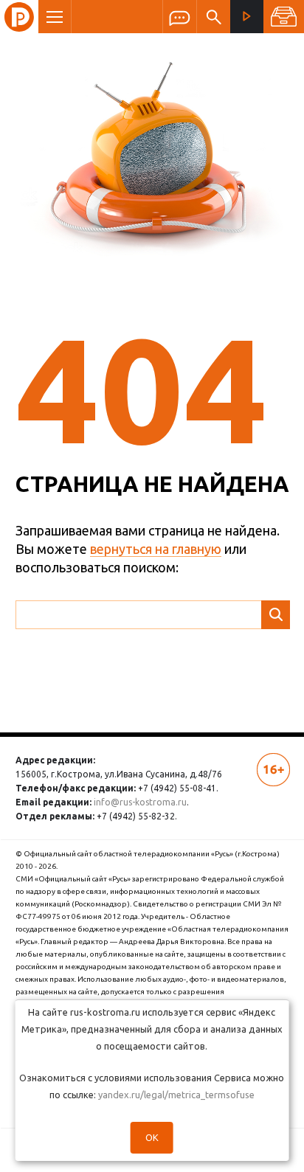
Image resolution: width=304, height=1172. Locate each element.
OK (152, 1137)
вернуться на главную (155, 548)
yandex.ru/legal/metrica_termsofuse (176, 1094)
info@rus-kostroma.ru (140, 802)
